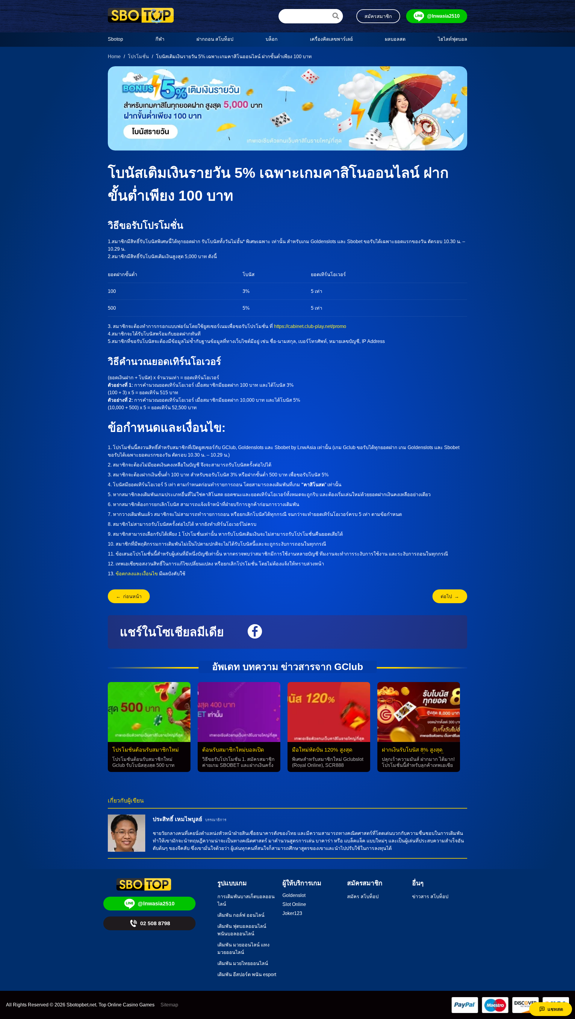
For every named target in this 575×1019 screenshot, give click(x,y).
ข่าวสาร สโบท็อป (430, 896)
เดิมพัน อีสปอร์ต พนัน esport (246, 974)
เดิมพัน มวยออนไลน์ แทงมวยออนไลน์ (243, 948)
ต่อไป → (450, 596)
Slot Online (294, 904)
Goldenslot (293, 895)
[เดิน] (336, 16)
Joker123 (292, 913)
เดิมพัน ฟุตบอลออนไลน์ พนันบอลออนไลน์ (241, 930)
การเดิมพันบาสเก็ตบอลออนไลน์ (246, 900)
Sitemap (169, 1004)
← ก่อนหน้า (129, 596)
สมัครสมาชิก (378, 16)
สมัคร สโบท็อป (363, 896)
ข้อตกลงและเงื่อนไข (137, 573)
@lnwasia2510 (443, 16)
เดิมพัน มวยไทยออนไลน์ (242, 963)
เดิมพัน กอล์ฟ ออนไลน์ (240, 915)
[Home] (141, 16)
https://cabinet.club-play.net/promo (310, 326)
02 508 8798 (155, 923)
